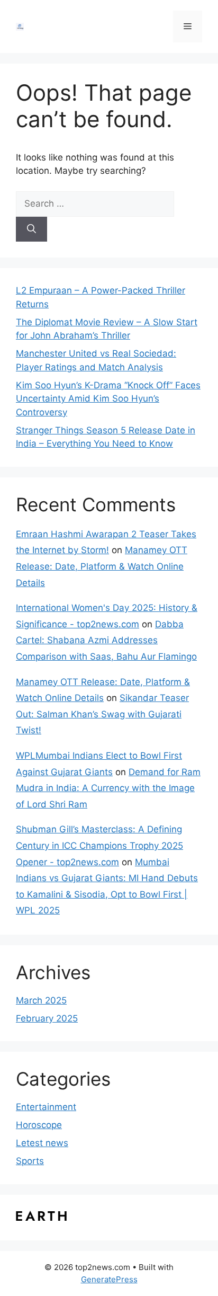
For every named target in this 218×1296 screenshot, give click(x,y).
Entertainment (46, 1107)
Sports (30, 1161)
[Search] (31, 229)
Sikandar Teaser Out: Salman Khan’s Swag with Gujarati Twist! (102, 714)
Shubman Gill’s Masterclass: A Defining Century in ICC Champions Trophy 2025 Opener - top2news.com (99, 845)
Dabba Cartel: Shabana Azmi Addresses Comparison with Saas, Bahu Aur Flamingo (106, 640)
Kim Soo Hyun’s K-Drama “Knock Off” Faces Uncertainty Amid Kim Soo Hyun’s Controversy (108, 399)
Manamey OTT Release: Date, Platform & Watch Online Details (101, 566)
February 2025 (47, 1018)
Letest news (42, 1143)
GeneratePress (109, 1279)
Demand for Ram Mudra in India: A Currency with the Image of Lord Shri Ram (108, 788)
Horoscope (39, 1125)
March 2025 (41, 1000)
